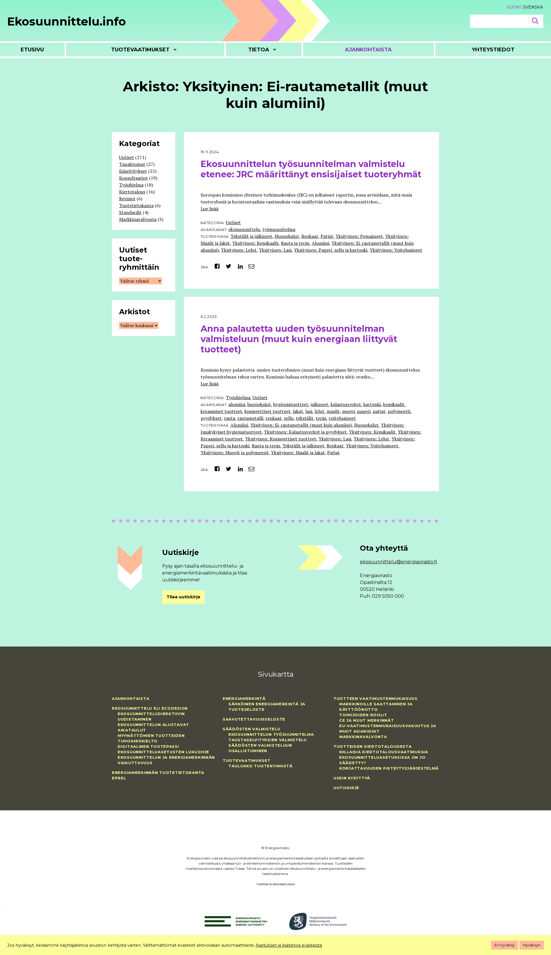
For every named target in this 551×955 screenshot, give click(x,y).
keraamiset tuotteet (221, 411)
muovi (348, 411)
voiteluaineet (342, 418)
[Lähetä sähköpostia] (249, 266)
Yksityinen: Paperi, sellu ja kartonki (330, 250)
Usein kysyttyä (351, 778)
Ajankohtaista (368, 49)
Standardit (130, 212)
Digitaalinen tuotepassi (148, 746)
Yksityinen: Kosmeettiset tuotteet (280, 439)
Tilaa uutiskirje (183, 596)
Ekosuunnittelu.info (66, 21)
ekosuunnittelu (244, 229)
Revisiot (127, 198)
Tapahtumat (132, 164)
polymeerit (399, 411)
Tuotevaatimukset (140, 49)
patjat (379, 411)
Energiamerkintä (244, 698)
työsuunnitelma (278, 229)
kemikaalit (393, 404)
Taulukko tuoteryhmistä (260, 766)
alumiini (236, 404)
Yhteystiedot (493, 49)
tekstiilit (304, 418)
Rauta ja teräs (295, 243)
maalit (333, 411)
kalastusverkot (346, 404)
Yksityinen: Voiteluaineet (396, 250)
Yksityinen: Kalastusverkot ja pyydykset (305, 432)
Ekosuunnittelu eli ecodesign (150, 708)
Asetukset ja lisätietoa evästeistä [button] (289, 945)
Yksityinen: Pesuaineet (359, 236)
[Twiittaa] (227, 266)
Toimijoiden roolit (363, 715)
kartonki (372, 404)
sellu (289, 418)
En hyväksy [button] (504, 945)
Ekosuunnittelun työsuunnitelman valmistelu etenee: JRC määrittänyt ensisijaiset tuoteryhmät (311, 169)
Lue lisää (209, 208)
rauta (229, 418)
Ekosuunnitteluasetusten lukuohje (163, 752)
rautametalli (250, 418)
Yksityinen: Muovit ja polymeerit (235, 452)
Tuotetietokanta (136, 205)
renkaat (273, 418)
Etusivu (32, 49)
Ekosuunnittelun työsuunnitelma (271, 734)
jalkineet (319, 404)
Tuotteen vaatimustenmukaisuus (375, 698)
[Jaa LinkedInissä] (238, 266)
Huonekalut (287, 236)
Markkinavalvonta (137, 219)
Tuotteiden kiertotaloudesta (372, 746)
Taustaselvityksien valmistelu (267, 739)
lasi (308, 411)
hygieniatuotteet (290, 404)
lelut (319, 411)
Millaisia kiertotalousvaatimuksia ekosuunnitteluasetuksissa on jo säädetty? (383, 757)
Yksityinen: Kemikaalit (255, 243)
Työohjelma (238, 397)
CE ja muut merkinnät (366, 720)
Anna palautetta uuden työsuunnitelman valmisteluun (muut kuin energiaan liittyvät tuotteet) (299, 339)
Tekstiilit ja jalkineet (251, 236)
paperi (363, 411)
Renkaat (309, 236)
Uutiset (233, 222)
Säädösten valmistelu (251, 729)
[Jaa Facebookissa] (215, 266)
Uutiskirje (346, 787)
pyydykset (211, 418)
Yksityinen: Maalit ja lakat (298, 452)
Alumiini (320, 243)
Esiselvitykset (133, 171)
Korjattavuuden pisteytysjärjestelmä (389, 768)
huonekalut (259, 404)
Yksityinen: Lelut (239, 250)
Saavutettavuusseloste (254, 719)
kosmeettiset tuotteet (267, 411)
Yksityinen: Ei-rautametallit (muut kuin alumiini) (301, 425)
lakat (298, 411)
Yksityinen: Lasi (275, 250)
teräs (321, 418)
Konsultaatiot (133, 178)
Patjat (327, 236)
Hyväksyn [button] (531, 945)
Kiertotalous (132, 192)
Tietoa (258, 49)
